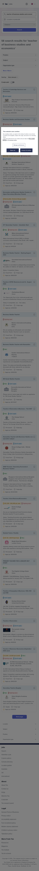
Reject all (12, 150)
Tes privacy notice (12, 140)
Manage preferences (19, 145)
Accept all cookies (26, 150)
